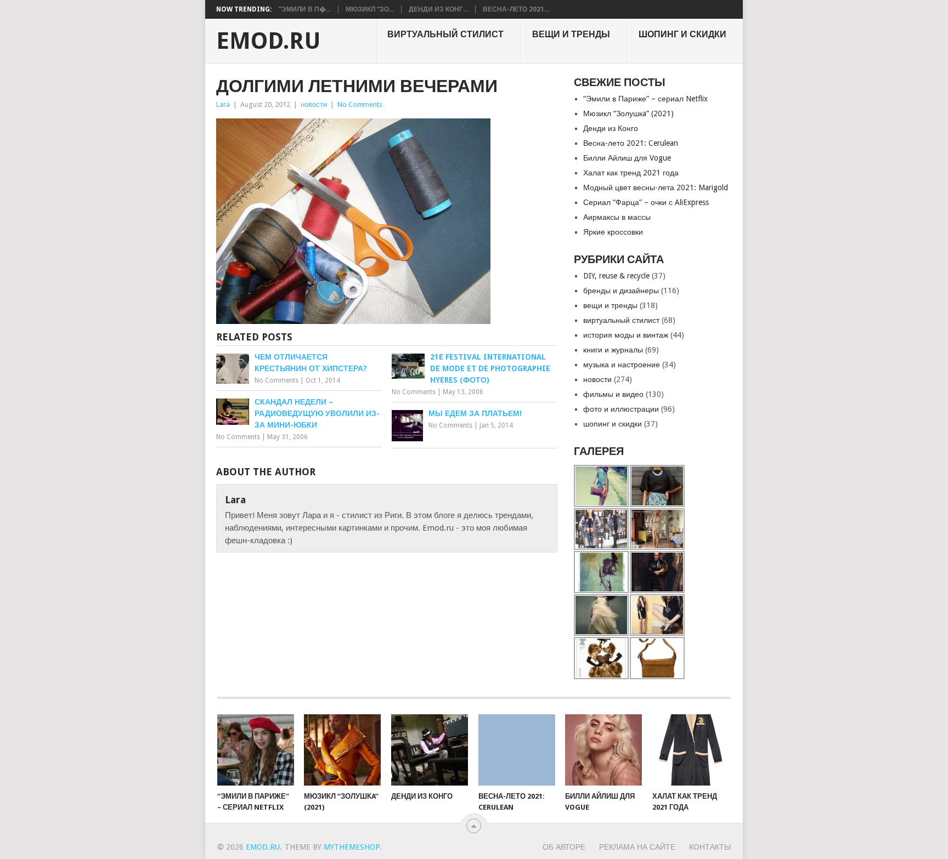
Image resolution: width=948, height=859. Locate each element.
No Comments (359, 104)
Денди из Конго (610, 128)
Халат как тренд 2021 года (631, 172)
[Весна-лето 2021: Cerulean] (516, 750)
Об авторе (564, 847)
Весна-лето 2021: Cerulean (630, 143)
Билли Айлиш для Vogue (627, 157)
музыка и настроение (621, 364)
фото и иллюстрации (621, 409)
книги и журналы (613, 349)
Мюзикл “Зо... (370, 9)
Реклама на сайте (637, 847)
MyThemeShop (352, 847)
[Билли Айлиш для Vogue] (603, 750)
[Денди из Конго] (429, 750)
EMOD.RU (268, 41)
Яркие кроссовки (613, 231)
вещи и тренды (571, 34)
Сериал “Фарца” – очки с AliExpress (646, 202)
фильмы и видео (613, 394)
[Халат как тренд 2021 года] (690, 750)
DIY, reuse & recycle (616, 275)
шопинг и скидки (682, 34)
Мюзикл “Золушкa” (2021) (628, 113)
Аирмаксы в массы (617, 217)
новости (314, 104)
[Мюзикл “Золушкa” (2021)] (342, 750)
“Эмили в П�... (305, 9)
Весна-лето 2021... (516, 9)
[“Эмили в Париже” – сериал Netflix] (255, 750)
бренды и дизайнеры (621, 290)
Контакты (710, 847)
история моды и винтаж (625, 335)
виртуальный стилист (445, 34)
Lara (223, 104)
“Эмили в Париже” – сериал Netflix (645, 98)
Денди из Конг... (438, 9)
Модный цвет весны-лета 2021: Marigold (655, 187)
